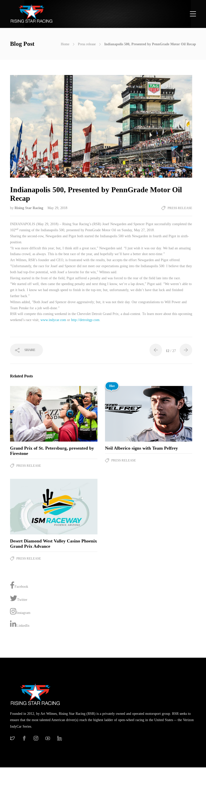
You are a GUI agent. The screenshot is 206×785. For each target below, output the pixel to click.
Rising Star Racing (29, 208)
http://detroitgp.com (85, 320)
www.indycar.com (53, 320)
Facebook (21, 586)
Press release (87, 44)
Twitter (22, 600)
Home (65, 44)
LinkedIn (22, 625)
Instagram (23, 613)
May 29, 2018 (57, 208)
